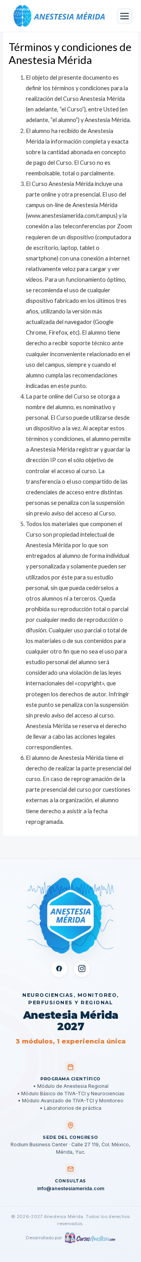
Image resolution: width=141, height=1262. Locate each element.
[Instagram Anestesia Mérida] (81, 968)
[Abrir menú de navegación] (124, 16)
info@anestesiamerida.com (70, 1188)
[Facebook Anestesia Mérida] (59, 968)
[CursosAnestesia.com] (90, 1237)
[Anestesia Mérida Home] (57, 16)
